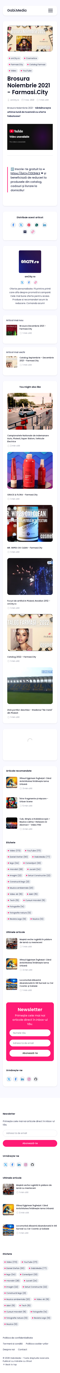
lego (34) (14, 863)
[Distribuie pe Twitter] (21, 225)
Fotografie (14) (17, 906)
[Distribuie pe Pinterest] (29, 225)
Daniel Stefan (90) (19, 856)
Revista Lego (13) (18, 919)
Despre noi (9, 1349)
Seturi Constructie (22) (39, 875)
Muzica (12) (38, 919)
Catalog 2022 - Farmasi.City (21, 656)
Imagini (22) (16, 875)
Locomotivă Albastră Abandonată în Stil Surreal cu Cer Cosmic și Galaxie (36, 983)
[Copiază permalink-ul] (33, 232)
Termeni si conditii (12, 1343)
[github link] (36, 1079)
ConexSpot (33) (33, 863)
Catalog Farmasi (37, 64)
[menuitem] (18, 1338)
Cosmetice (31, 58)
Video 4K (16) (16, 894)
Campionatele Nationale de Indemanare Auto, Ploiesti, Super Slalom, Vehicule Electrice (28, 438)
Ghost (29, 1361)
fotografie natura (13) (20, 912)
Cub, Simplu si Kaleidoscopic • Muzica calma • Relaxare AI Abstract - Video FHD (35, 821)
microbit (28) (16, 869)
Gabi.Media (17, 10)
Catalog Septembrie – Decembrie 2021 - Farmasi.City (37, 359)
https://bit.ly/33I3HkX (25, 173)
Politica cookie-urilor (37, 1343)
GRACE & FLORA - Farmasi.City (22, 494)
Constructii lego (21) (19, 881)
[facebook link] (15, 1079)
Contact (22, 1349)
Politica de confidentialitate (18, 1337)
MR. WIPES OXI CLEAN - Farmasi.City (24, 547)
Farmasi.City (17, 64)
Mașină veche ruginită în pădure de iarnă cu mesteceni (36, 941)
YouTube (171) (34, 850)
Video (13, 70)
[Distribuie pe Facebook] (13, 225)
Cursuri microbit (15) (35, 900)
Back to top (11, 1364)
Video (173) (15, 850)
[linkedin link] (22, 1079)
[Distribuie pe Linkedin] (44, 225)
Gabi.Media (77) (42, 856)
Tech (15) (14, 900)
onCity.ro (15, 58)
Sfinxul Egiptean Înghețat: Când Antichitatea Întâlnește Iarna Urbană (35, 781)
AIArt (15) (33, 894)
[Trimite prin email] (25, 232)
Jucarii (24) (35, 869)
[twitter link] (9, 1079)
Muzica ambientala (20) (21, 887)
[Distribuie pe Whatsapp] (36, 225)
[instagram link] (29, 1079)
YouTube (27, 70)
